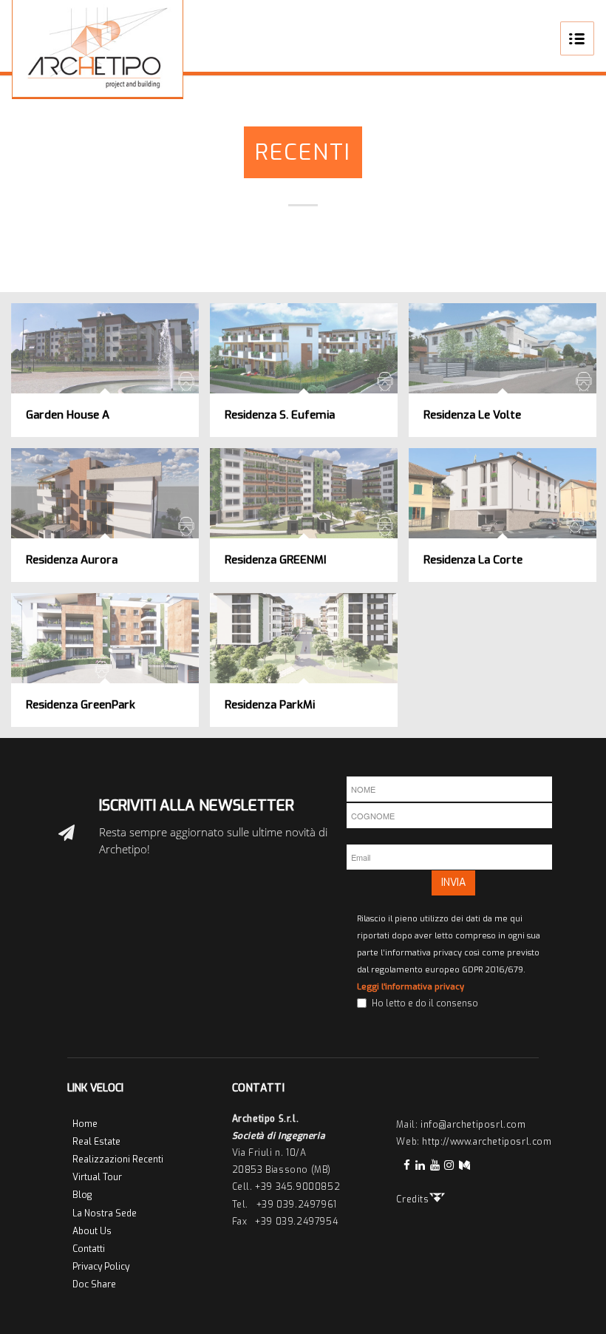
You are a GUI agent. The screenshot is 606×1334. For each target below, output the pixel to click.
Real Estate (96, 1142)
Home (85, 1124)
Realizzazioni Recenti (117, 1159)
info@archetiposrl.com (473, 1125)
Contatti (88, 1249)
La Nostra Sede (104, 1213)
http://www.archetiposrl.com (486, 1142)
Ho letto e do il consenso (425, 1003)
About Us (92, 1231)
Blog (82, 1195)
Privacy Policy (100, 1267)
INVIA (453, 883)
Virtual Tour (97, 1177)
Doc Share (94, 1284)
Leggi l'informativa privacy (410, 986)
